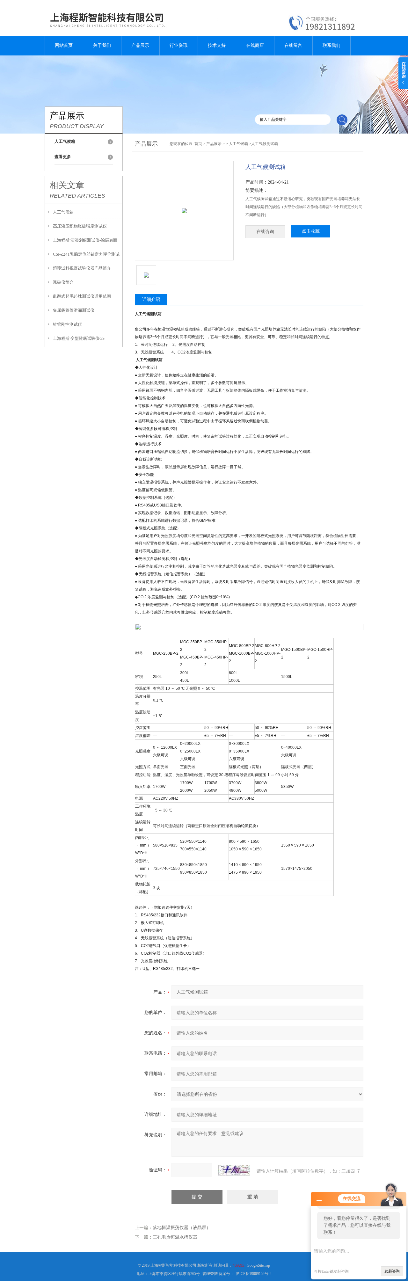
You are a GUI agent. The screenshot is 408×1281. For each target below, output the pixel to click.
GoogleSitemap (258, 1265)
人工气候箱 (63, 212)
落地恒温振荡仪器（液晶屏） (182, 1227)
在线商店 (255, 45)
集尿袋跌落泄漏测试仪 (73, 310)
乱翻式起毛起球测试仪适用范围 (82, 296)
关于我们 (102, 45)
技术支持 (217, 45)
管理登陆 (210, 1273)
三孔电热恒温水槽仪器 (175, 1237)
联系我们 (331, 45)
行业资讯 (178, 45)
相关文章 (67, 185)
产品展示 (140, 45)
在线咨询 (265, 231)
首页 (198, 144)
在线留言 (293, 45)
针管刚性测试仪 (67, 324)
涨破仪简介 (63, 282)
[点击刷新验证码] (234, 1170)
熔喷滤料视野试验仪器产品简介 (82, 268)
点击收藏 (311, 231)
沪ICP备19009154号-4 (254, 1273)
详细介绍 (151, 299)
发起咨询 (392, 1271)
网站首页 (64, 45)
